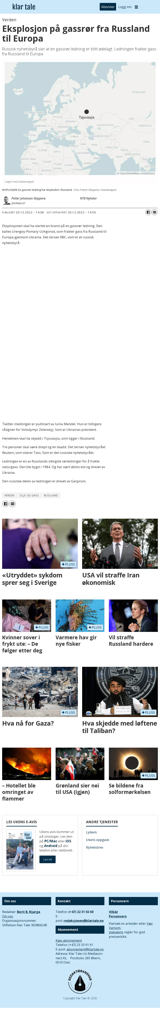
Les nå (47, 859)
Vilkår (113, 912)
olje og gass (29, 495)
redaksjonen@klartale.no (84, 920)
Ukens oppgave (97, 840)
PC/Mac (50, 841)
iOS (68, 841)
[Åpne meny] (136, 7)
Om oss (7, 916)
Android (50, 845)
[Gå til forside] (24, 7)
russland (51, 495)
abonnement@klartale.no (85, 949)
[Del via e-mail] (154, 212)
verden (9, 495)
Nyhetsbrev (94, 847)
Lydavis (91, 832)
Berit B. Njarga (28, 912)
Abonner (108, 6)
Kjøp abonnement (69, 940)
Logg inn (125, 6)
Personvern (118, 916)
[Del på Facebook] (148, 212)
